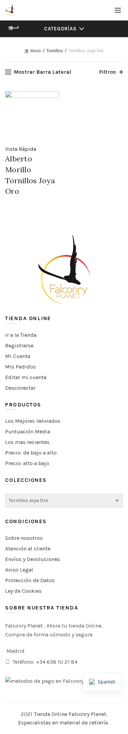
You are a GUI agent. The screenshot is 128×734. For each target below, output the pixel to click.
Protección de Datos (30, 580)
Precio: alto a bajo (27, 463)
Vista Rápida (20, 149)
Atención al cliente (28, 548)
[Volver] (13, 28)
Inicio (35, 50)
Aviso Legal (19, 569)
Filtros (107, 72)
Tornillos (54, 50)
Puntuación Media (27, 431)
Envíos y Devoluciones (32, 559)
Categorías (60, 29)
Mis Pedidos (20, 366)
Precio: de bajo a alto (31, 452)
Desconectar (20, 388)
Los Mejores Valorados (32, 421)
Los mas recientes (27, 442)
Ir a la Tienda (21, 335)
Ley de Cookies (23, 591)
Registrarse (19, 345)
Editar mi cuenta (25, 377)
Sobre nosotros (24, 538)
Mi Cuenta (17, 356)
